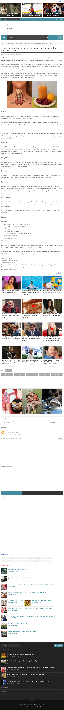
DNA (17, 558)
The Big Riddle (33, 704)
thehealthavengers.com (21, 267)
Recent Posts (11, 493)
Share (20, 374)
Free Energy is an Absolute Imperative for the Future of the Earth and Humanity (28, 681)
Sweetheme (40, 706)
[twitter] (61, 19)
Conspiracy (11, 558)
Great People (22, 558)
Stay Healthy (9, 43)
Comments (52, 493)
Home (3, 43)
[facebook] (57, 19)
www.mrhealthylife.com (8, 262)
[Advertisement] (13, 526)
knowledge (29, 558)
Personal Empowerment (8, 561)
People (49, 558)
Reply (60, 438)
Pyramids (17, 561)
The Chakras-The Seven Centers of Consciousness (20, 654)
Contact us (59, 645)
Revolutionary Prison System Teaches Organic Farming (22, 661)
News (44, 558)
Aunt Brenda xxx (12, 432)
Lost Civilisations (38, 558)
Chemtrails (4, 558)
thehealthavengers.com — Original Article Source (48, 265)
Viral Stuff (47, 561)
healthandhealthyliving (10, 269)
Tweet (7, 374)
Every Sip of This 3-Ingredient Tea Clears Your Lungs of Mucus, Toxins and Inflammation (30, 668)
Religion (23, 561)
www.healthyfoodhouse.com (9, 260)
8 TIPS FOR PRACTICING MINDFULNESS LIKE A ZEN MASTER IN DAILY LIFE (25, 674)
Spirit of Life (29, 561)
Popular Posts (32, 493)
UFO (42, 561)
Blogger (29, 706)
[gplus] (59, 19)
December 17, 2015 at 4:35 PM (14, 434)
